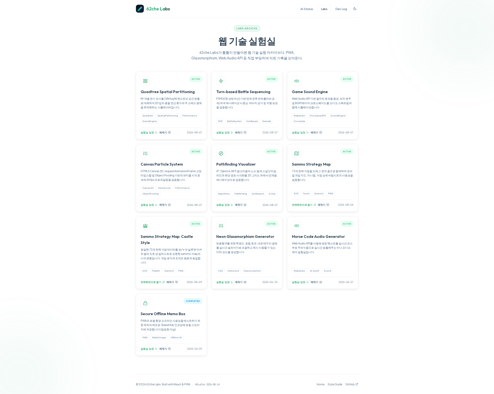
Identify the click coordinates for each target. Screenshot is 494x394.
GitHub (350, 384)
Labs (324, 9)
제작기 (163, 132)
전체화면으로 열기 (302, 204)
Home (321, 384)
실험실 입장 (147, 132)
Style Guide (335, 384)
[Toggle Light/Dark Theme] (355, 8)
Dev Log (341, 9)
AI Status (306, 9)
